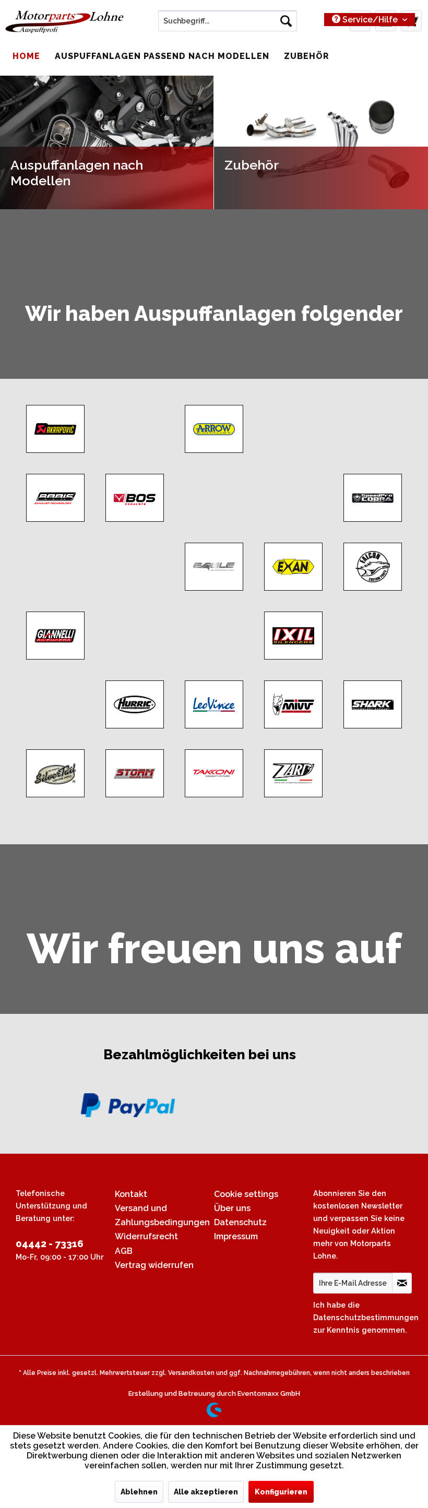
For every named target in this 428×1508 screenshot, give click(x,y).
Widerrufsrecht (146, 1236)
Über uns (232, 1208)
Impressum (236, 1236)
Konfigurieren (281, 1492)
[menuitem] (228, 20)
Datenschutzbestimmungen (366, 1317)
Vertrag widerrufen (154, 1265)
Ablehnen (139, 1492)
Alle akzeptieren (206, 1492)
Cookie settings (246, 1194)
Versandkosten (191, 1373)
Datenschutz (240, 1222)
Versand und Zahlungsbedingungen (162, 1215)
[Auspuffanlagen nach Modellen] (106, 142)
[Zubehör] (321, 142)
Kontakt (131, 1194)
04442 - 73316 (50, 1243)
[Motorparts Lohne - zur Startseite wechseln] (64, 23)
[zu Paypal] (128, 1105)
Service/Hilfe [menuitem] (370, 20)
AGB (124, 1251)
